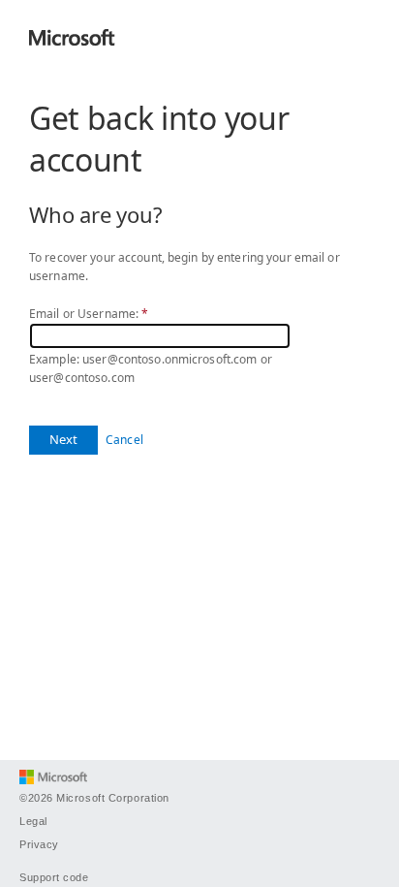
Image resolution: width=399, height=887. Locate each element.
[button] (63, 440)
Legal (33, 821)
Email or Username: (88, 313)
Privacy (39, 844)
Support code (54, 877)
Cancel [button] (124, 439)
